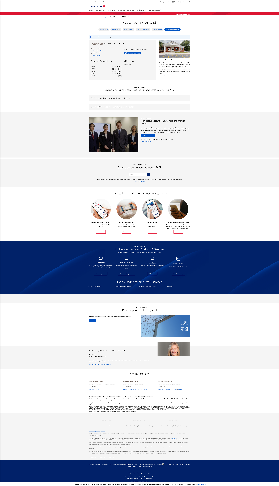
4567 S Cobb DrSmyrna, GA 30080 (97, 49)
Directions (91, 389)
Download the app (178, 274)
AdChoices (159, 464)
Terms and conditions (139, 181)
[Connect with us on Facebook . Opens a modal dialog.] (129, 473)
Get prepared (152, 274)
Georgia (101, 17)
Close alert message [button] (187, 37)
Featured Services (116, 29)
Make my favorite (97, 55)
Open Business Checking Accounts (149, 286)
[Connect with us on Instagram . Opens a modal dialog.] (133, 473)
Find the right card (101, 274)
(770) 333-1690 (97, 53)
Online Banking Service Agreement (97, 431)
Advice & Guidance (128, 29)
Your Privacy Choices (170, 464)
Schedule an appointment (132, 53)
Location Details (104, 29)
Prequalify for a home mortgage (123, 286)
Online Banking (169, 286)
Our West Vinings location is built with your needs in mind (139, 98)
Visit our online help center (147, 141)
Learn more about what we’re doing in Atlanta (100, 364)
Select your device (135, 174)
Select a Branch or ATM (183, 14)
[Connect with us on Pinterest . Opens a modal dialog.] (141, 473)
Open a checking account (126, 274)
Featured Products (157, 29)
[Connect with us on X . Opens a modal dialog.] (145, 473)
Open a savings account (95, 286)
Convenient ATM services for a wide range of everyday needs (139, 107)
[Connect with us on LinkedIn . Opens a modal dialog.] (137, 473)
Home (90, 17)
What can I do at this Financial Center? (168, 76)
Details (97, 389)
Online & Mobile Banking (143, 29)
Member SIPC (175, 438)
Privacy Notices (202, 484)
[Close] (276, 484)
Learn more (101, 232)
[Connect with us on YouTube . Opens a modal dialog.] (149, 473)
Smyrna (106, 17)
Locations (95, 17)
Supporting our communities (172, 29)
